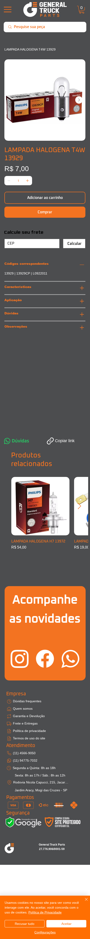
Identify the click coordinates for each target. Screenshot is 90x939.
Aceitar (66, 924)
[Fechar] (83, 902)
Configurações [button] (45, 932)
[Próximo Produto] (79, 506)
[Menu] (8, 10)
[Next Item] (79, 100)
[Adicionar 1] (27, 180)
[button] (81, 10)
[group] (45, 516)
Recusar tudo (24, 924)
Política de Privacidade (45, 912)
